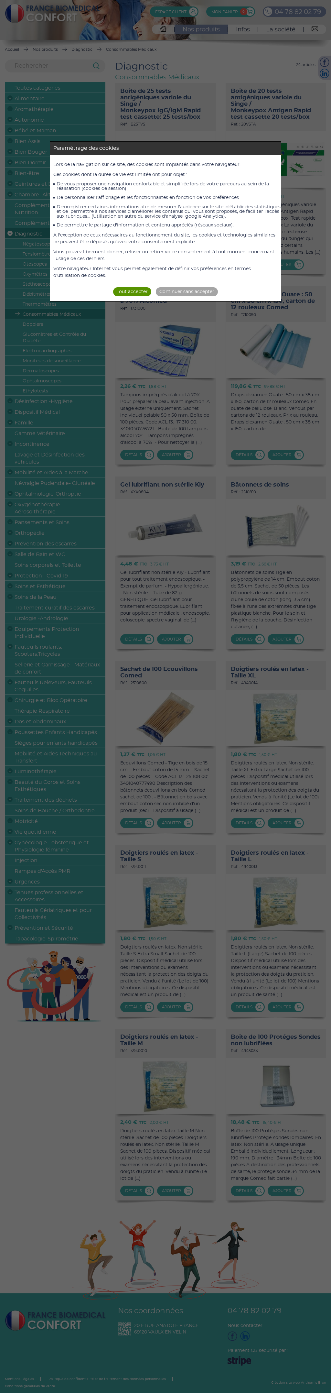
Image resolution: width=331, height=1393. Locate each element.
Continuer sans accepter (186, 292)
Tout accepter (132, 292)
